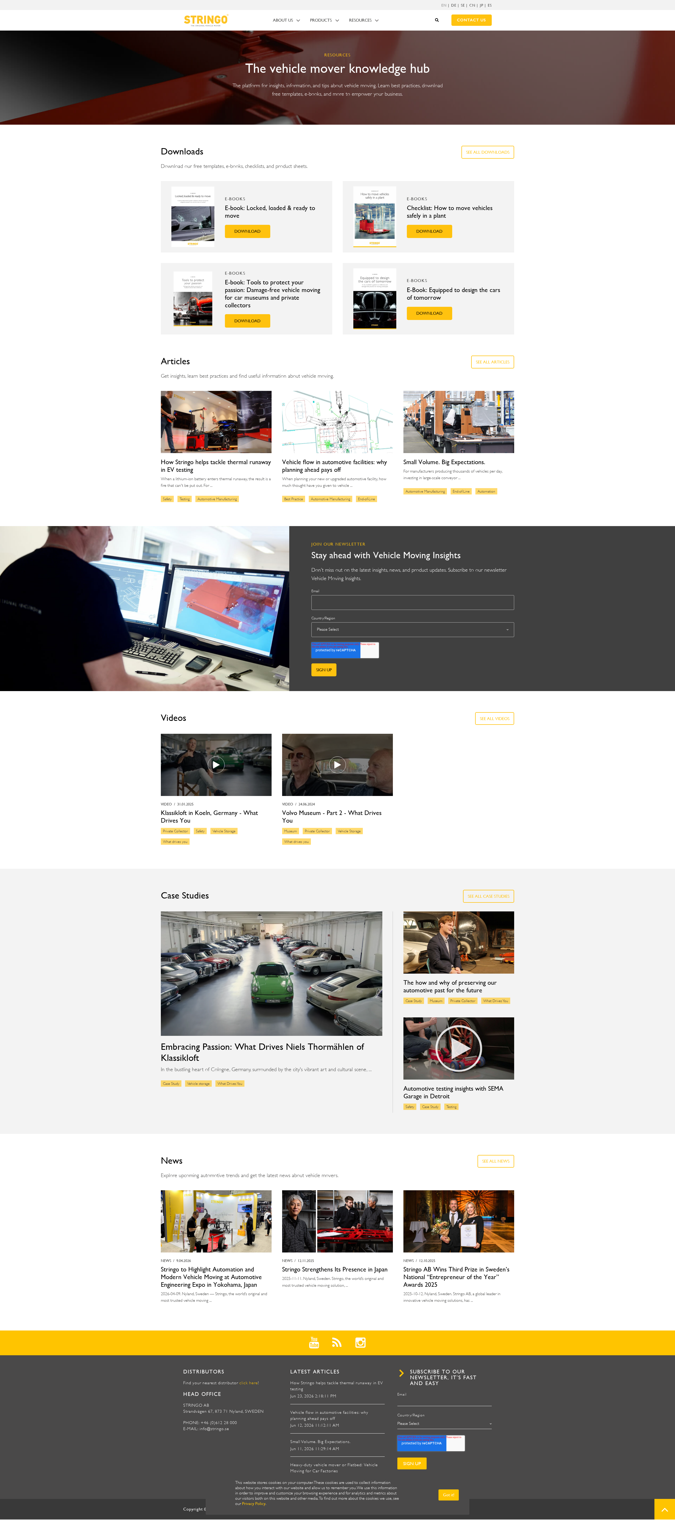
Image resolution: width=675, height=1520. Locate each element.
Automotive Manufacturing (217, 499)
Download (247, 231)
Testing (185, 499)
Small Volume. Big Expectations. (444, 462)
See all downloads (487, 152)
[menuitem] (444, 5)
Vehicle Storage (224, 831)
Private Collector (175, 831)
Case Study (171, 1083)
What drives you (175, 841)
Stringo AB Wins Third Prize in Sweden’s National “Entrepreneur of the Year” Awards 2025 (456, 1277)
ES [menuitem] (490, 5)
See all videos (494, 718)
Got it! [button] (448, 1494)
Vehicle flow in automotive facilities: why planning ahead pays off (334, 465)
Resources (360, 20)
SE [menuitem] (463, 5)
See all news (495, 1161)
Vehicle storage (198, 1083)
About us (283, 20)
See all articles (492, 362)
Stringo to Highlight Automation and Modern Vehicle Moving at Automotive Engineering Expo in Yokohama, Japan (211, 1277)
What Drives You (230, 1083)
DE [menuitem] (453, 5)
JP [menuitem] (481, 5)
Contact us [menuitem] (471, 20)
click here (248, 1383)
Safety (167, 499)
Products (321, 20)
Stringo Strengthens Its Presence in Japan (335, 1269)
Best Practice (293, 499)
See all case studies (488, 896)
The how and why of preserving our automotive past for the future (450, 986)
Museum (290, 831)
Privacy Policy (254, 1503)
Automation (486, 491)
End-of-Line (366, 499)
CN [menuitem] (472, 5)
